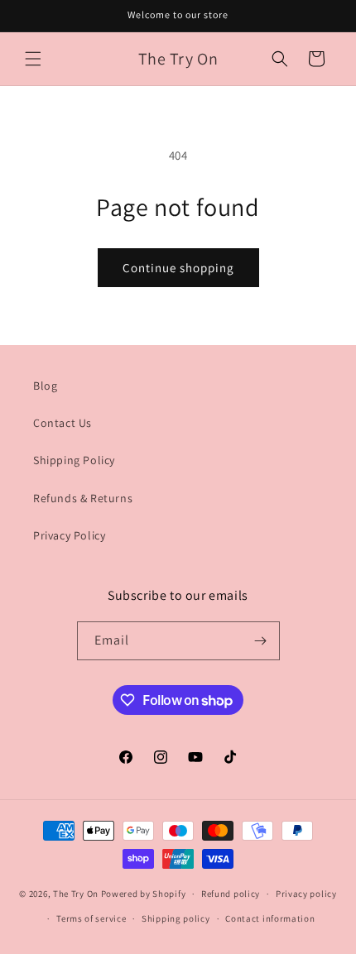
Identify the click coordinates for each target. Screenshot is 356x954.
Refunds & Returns (82, 498)
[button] (33, 59)
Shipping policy (176, 918)
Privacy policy (306, 893)
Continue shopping (178, 268)
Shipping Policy (74, 460)
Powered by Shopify (143, 893)
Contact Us (62, 422)
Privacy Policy (69, 535)
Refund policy (230, 893)
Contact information (270, 918)
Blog (45, 385)
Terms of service (91, 918)
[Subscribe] (261, 640)
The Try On (76, 893)
